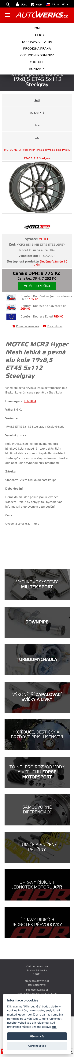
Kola (37, 125)
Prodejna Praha (37, 48)
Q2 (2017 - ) (37, 112)
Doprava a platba (37, 42)
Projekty (37, 35)
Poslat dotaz (54, 326)
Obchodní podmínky (37, 55)
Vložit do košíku (37, 286)
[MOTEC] (37, 228)
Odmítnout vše (37, 1045)
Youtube (37, 62)
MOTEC (44, 239)
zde (54, 1026)
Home (37, 28)
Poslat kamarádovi (27, 326)
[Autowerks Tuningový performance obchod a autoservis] (42, 15)
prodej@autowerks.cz (37, 981)
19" (37, 137)
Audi (37, 100)
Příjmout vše (37, 1036)
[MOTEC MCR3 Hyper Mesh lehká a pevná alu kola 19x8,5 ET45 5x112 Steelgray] (37, 187)
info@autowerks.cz (37, 989)
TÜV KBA (30, 401)
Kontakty (37, 69)
